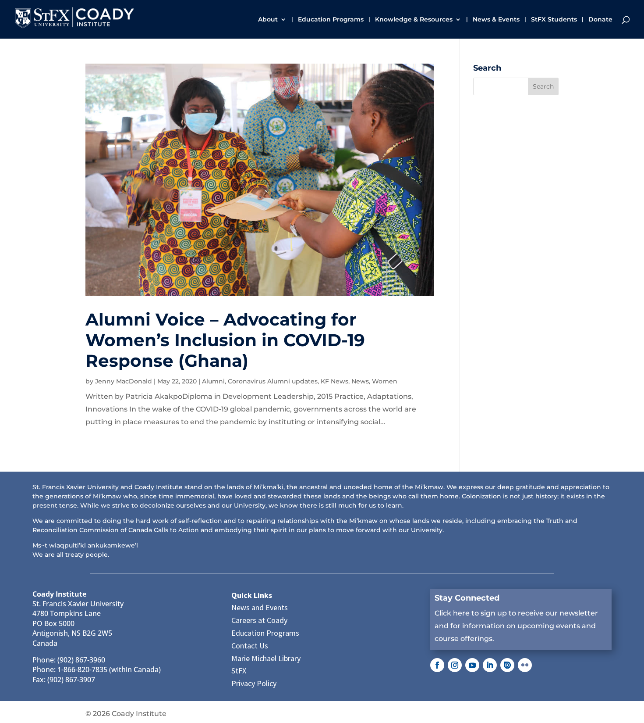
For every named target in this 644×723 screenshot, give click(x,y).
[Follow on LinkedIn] (490, 665)
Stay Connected (467, 598)
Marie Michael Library (266, 658)
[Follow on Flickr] (525, 665)
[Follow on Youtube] (472, 665)
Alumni (213, 381)
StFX (238, 671)
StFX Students (554, 19)
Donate (600, 19)
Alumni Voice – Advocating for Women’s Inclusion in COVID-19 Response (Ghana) (225, 340)
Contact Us (249, 646)
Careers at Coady (259, 620)
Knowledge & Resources (414, 19)
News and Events (259, 607)
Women (384, 381)
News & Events (496, 19)
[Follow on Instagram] (455, 665)
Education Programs (331, 19)
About (268, 19)
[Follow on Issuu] (507, 665)
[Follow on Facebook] (437, 665)
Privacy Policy (253, 683)
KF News (334, 381)
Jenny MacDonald (123, 381)
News (360, 381)
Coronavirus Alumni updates (273, 381)
